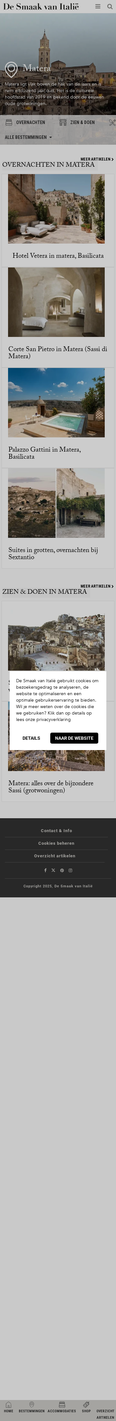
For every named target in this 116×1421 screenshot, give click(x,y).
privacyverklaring (53, 719)
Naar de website (74, 738)
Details (31, 738)
